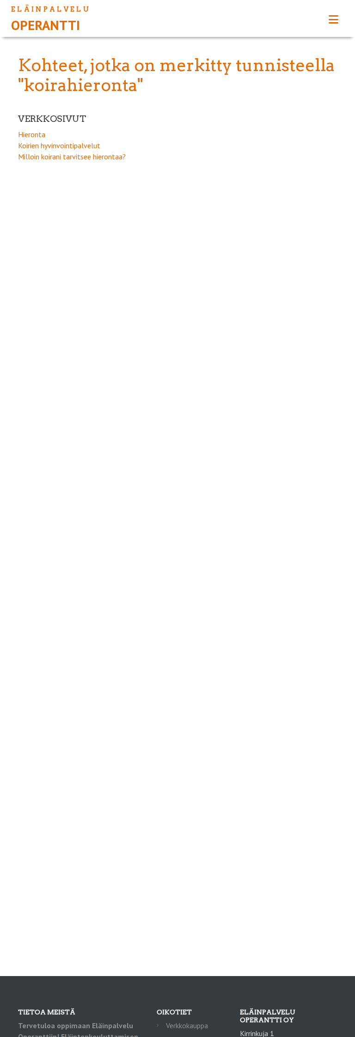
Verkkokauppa (187, 1025)
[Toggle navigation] (333, 19)
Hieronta (31, 134)
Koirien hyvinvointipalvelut (59, 145)
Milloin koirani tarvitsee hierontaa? (72, 156)
